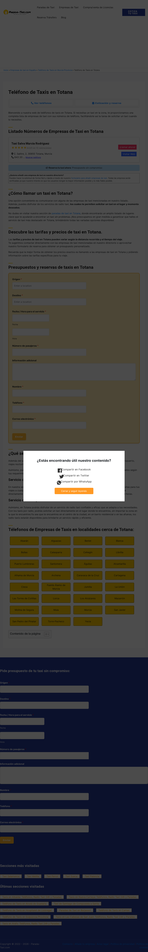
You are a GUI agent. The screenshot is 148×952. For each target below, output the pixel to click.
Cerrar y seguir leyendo (74, 491)
